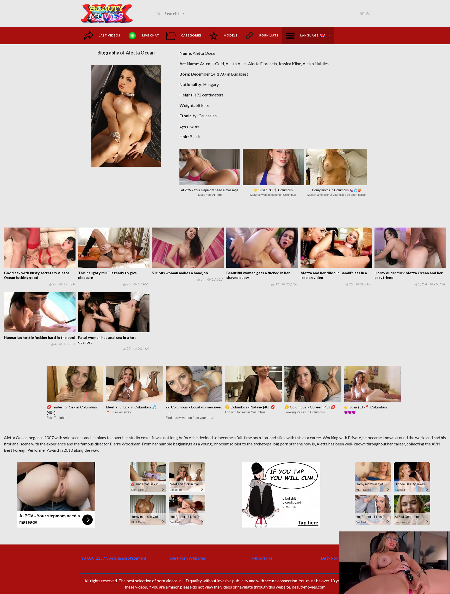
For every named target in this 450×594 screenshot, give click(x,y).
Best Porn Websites (188, 557)
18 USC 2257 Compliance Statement (113, 557)
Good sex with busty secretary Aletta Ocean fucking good (36, 275)
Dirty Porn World (336, 557)
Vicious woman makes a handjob (180, 273)
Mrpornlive (262, 557)
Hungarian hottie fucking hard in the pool (39, 337)
